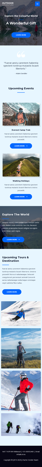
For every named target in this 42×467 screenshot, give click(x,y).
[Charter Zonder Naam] (7, 3)
